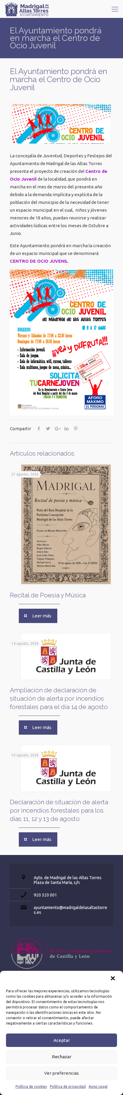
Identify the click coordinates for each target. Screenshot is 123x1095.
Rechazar (61, 1056)
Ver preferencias (61, 1073)
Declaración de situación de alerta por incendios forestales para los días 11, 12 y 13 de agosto (59, 810)
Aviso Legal (98, 1086)
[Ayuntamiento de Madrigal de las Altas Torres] (26, 8)
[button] (113, 978)
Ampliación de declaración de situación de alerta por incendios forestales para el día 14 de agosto (59, 698)
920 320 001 (45, 895)
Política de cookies (31, 1086)
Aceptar (61, 1040)
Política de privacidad (68, 1086)
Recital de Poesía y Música (48, 595)
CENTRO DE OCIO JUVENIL (39, 261)
